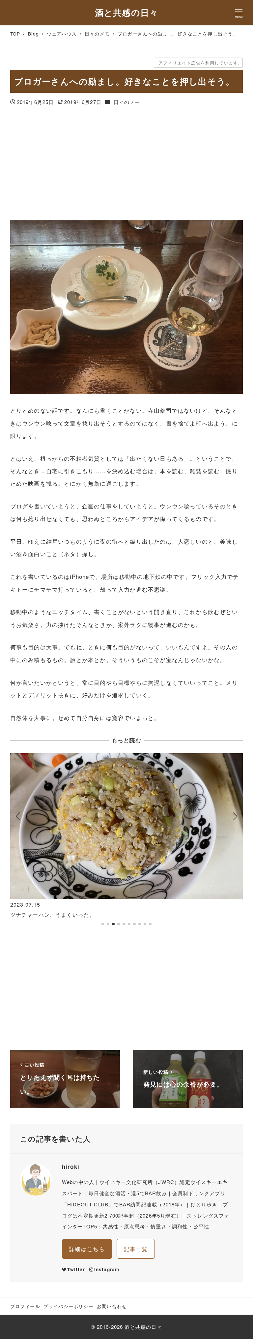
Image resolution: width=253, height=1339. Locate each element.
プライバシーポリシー (68, 1306)
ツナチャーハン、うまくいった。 (52, 914)
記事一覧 (136, 1249)
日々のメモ (127, 101)
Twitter (76, 1269)
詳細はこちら (87, 1249)
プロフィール (25, 1306)
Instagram (107, 1269)
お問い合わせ (112, 1306)
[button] (18, 843)
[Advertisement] (126, 163)
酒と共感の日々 (126, 12)
